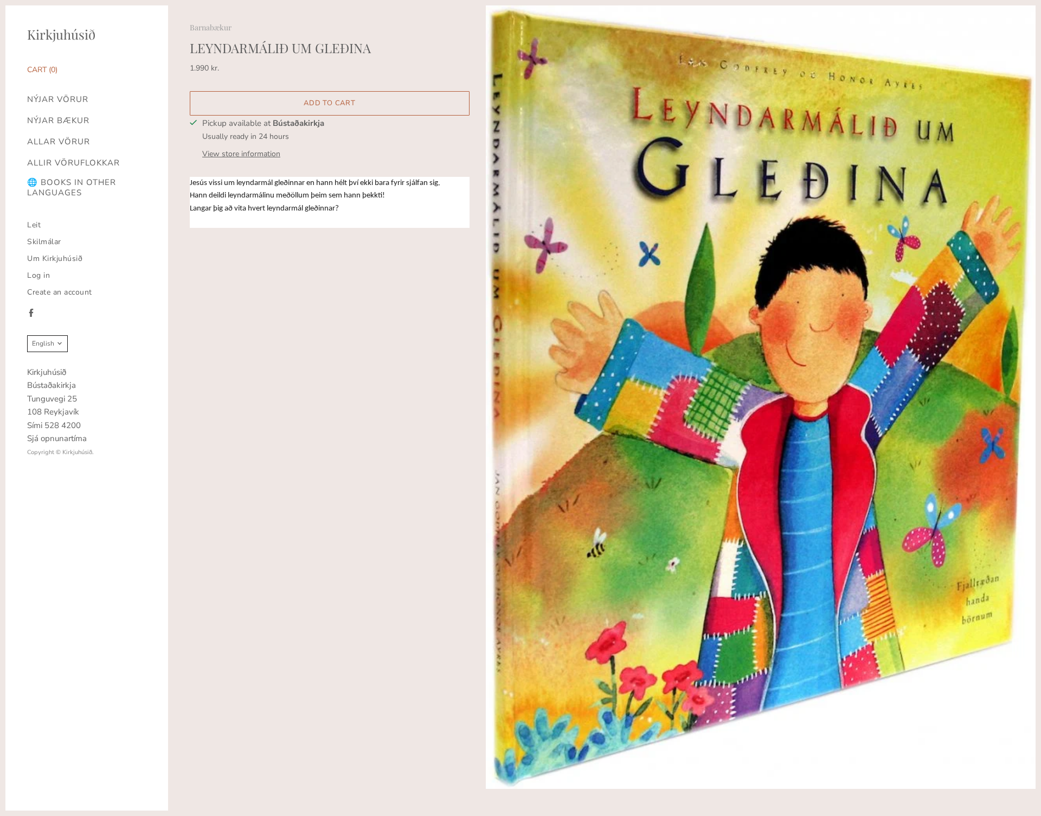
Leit (34, 224)
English (43, 343)
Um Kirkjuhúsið (54, 258)
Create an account (59, 292)
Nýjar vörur (57, 99)
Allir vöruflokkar (73, 163)
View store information (241, 154)
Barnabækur (211, 27)
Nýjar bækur (58, 121)
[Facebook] (31, 312)
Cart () (42, 70)
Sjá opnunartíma (57, 438)
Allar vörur (58, 142)
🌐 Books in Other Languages (71, 187)
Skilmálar (44, 241)
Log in (38, 275)
